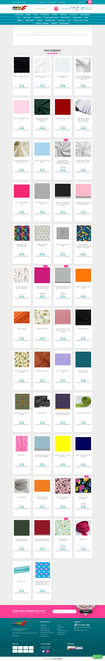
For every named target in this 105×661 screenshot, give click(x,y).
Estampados (63, 14)
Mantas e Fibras (30, 20)
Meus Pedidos (52, 2)
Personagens (37, 17)
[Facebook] (43, 651)
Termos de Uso (61, 634)
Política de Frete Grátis (45, 630)
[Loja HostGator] (57, 659)
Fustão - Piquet (27, 17)
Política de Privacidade (62, 630)
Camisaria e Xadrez (50, 20)
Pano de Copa (61, 20)
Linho (69, 20)
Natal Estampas (19, 14)
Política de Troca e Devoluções (47, 632)
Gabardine (20, 20)
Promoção (54, 23)
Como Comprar (44, 634)
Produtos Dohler (65, 17)
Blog (59, 625)
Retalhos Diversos (64, 23)
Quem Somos (43, 626)
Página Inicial (43, 625)
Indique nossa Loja (45, 628)
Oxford (86, 17)
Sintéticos (55, 14)
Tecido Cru (39, 20)
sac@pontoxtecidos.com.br (80, 630)
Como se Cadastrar (45, 636)
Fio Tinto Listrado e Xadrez (51, 17)
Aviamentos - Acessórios (42, 23)
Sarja (18, 17)
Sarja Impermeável (85, 14)
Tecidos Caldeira (77, 17)
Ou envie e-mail (88, 8)
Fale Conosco (62, 2)
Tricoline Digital (44, 14)
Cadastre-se (42, 2)
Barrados (28, 14)
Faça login (24, 2)
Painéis (36, 14)
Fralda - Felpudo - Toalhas (81, 20)
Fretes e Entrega (61, 632)
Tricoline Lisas (73, 14)
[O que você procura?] (56, 8)
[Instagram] (47, 651)
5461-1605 (74, 7)
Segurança (60, 628)
